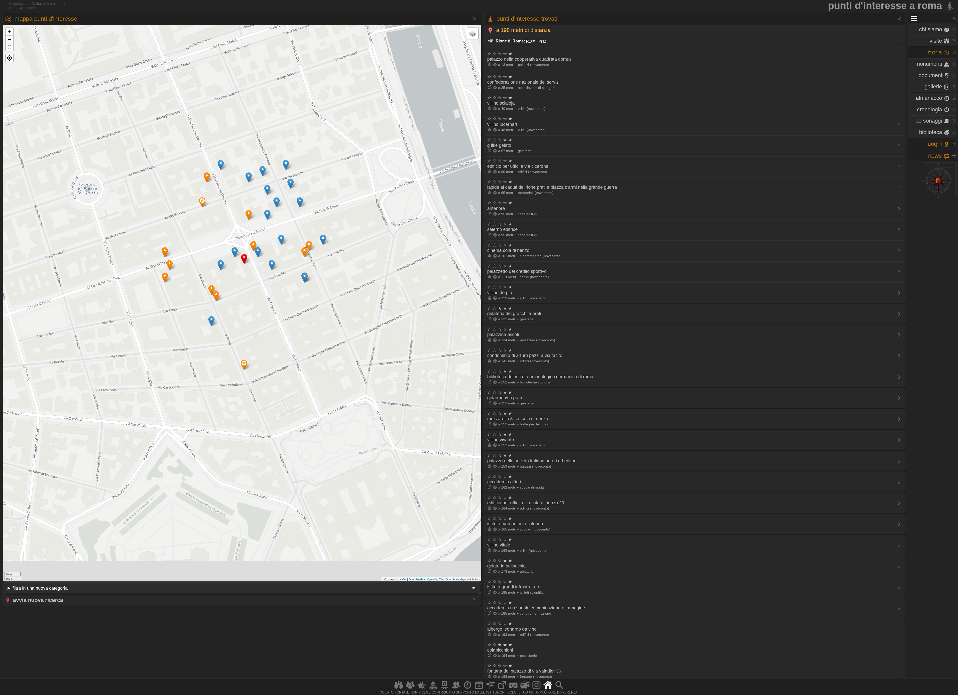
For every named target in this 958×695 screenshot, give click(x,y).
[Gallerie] (536, 689)
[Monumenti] (433, 689)
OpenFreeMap (417, 579)
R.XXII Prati (521, 41)
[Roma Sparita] (444, 689)
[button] (9, 58)
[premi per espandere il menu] (932, 18)
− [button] (9, 39)
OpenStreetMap (455, 579)
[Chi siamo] (410, 689)
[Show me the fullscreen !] (9, 47)
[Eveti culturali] (479, 689)
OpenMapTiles (436, 579)
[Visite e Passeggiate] (398, 689)
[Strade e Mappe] (490, 689)
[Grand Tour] (421, 689)
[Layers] (472, 33)
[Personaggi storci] (456, 689)
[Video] (525, 689)
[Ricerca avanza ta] (559, 689)
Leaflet (402, 579)
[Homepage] (548, 689)
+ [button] (9, 31)
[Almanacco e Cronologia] (467, 689)
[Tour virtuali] (513, 689)
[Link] (502, 689)
